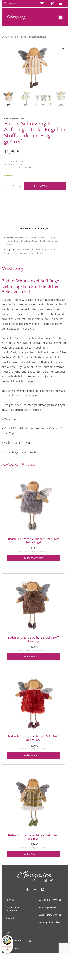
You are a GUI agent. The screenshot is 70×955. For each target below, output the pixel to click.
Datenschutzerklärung (19, 940)
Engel (16, 241)
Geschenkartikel (10, 36)
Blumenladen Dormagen (13, 909)
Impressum (13, 947)
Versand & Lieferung (50, 899)
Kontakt (10, 918)
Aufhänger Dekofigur (40, 249)
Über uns (11, 899)
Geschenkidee (23, 249)
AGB (9, 933)
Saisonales (19, 237)
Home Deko (25, 241)
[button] (60, 17)
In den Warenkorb (45, 186)
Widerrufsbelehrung (50, 914)
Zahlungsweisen (48, 907)
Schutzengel (31, 237)
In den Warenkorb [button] (33, 557)
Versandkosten (25, 167)
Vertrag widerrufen (49, 922)
